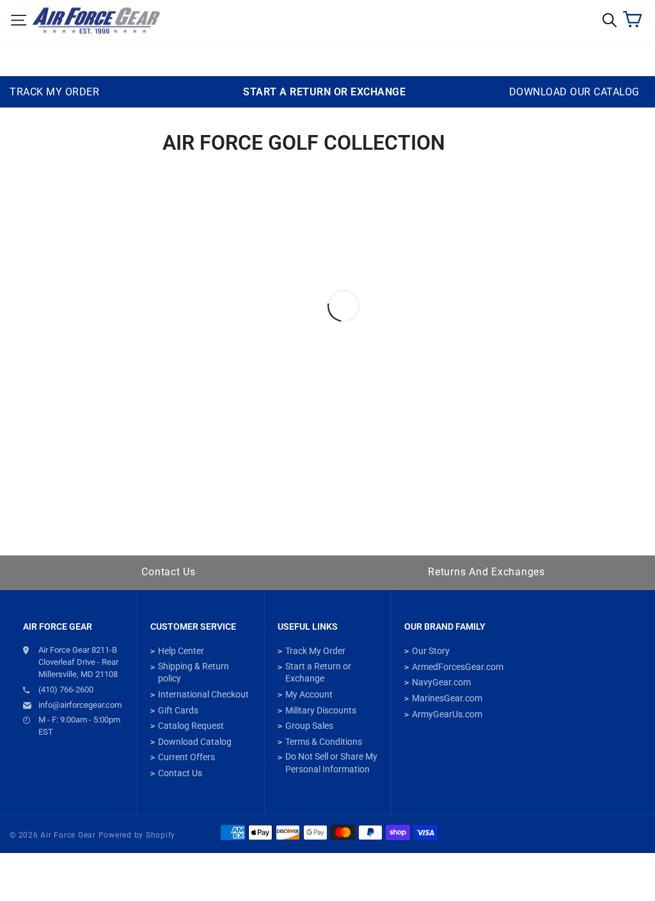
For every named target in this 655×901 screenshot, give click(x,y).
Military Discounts (320, 710)
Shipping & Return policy (193, 672)
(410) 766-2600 (65, 689)
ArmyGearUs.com (447, 714)
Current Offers (186, 757)
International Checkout (203, 694)
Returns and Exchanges (486, 572)
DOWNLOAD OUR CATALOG (574, 92)
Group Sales (309, 726)
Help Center (181, 651)
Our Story (431, 651)
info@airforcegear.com (80, 705)
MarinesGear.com (447, 698)
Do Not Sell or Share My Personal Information (331, 762)
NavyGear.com (441, 682)
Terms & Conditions (323, 742)
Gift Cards (178, 710)
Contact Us (168, 572)
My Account (309, 694)
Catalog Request (191, 726)
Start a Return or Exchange (318, 672)
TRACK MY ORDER (54, 92)
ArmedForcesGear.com (457, 667)
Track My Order (315, 651)
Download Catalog (195, 742)
